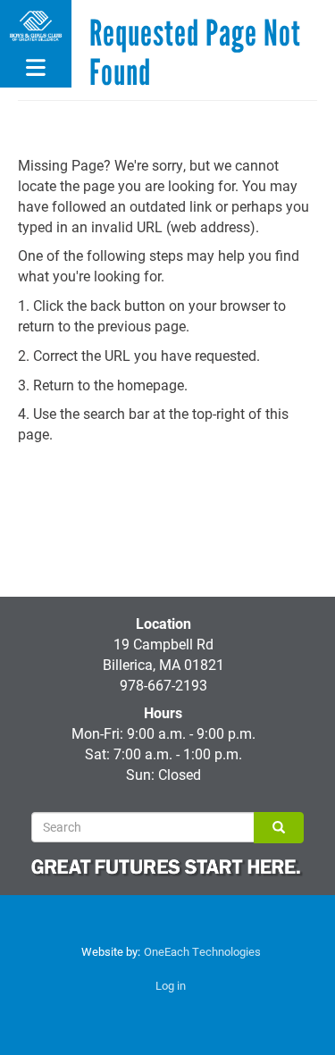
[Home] (36, 26)
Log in (170, 985)
